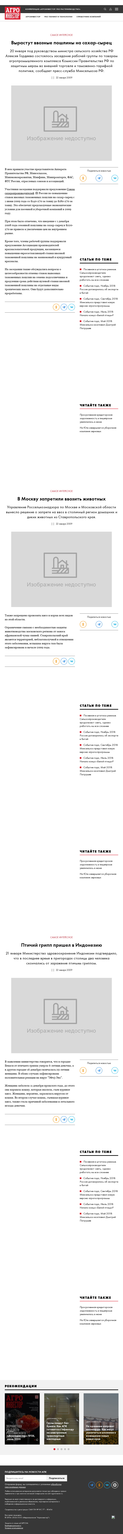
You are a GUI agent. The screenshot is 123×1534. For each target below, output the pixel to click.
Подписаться (56, 1478)
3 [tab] (61, 1449)
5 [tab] (69, 1449)
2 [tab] (58, 1449)
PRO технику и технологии (58, 16)
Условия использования (14, 1528)
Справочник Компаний (88, 16)
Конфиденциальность (13, 1525)
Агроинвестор (33, 16)
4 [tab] (65, 1449)
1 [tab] (54, 1449)
